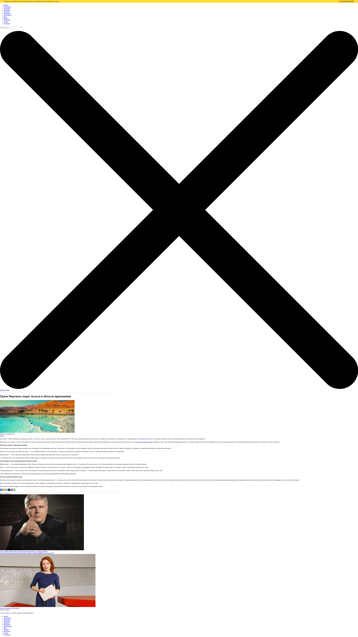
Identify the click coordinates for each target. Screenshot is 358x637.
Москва (6, 18)
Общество (7, 10)
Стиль (6, 22)
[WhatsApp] (14, 490)
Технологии (7, 15)
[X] (9, 490)
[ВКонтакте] (1, 490)
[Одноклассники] (4, 490)
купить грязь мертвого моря (144, 442)
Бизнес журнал (5, 390)
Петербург (7, 20)
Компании (7, 13)
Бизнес (6, 5)
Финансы (7, 12)
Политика (7, 8)
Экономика (7, 7)
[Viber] (11, 490)
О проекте (7, 23)
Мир (5, 17)
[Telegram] (6, 490)
